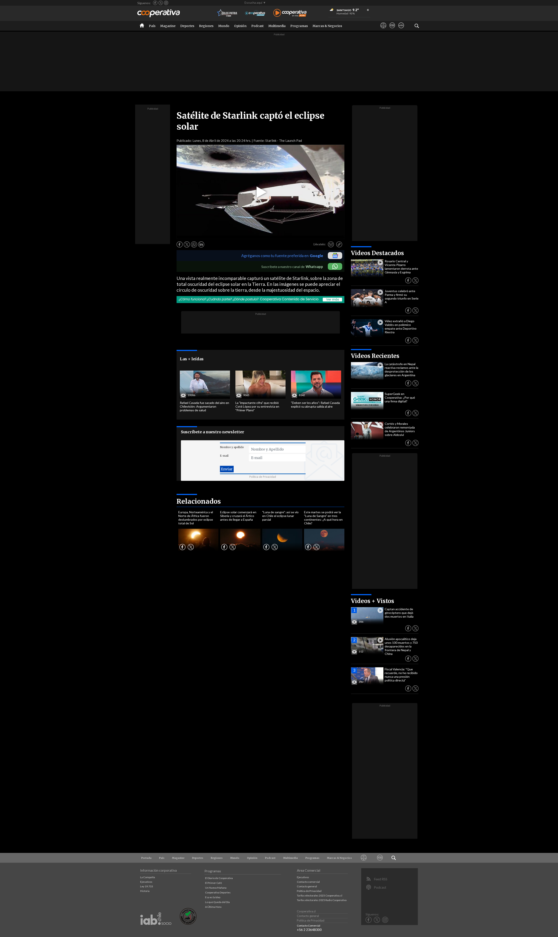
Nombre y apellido (232, 447)
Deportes (187, 26)
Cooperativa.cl (306, 911)
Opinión (240, 26)
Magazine (167, 26)
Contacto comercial (308, 881)
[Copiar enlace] (339, 244)
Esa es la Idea (212, 897)
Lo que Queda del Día (217, 902)
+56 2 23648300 (309, 930)
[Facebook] (155, 3)
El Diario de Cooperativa (219, 878)
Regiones (206, 26)
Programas (299, 26)
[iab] (155, 929)
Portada (146, 857)
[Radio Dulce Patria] (227, 13)
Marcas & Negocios (327, 26)
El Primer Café (213, 882)
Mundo (223, 26)
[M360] (392, 29)
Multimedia (277, 26)
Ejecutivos (146, 881)
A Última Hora (213, 906)
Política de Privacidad (262, 477)
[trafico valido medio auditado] (188, 924)
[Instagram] (166, 3)
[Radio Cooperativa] (289, 13)
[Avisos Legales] (383, 29)
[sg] (401, 29)
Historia (145, 891)
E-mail (224, 455)
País (152, 26)
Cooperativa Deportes (218, 892)
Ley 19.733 (146, 886)
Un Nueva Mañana (215, 887)
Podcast (257, 26)
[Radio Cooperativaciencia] (255, 13)
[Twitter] (160, 3)
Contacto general (307, 886)
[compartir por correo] (331, 244)
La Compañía (147, 877)
